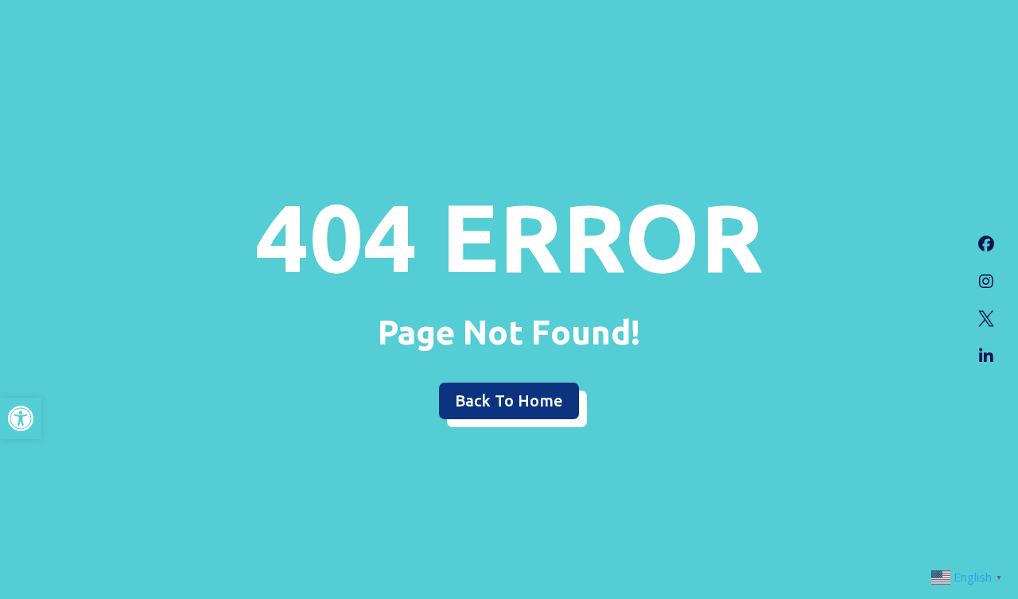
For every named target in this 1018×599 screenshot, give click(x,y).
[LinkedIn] (986, 355)
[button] (20, 418)
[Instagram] (986, 281)
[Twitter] (986, 318)
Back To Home (509, 400)
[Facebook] (986, 243)
